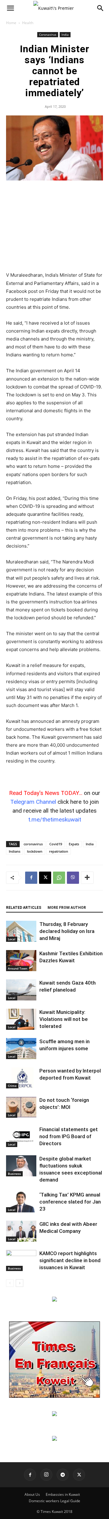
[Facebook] (31, 878)
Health (27, 22)
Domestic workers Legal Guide (54, 1500)
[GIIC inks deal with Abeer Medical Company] (21, 1231)
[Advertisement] (54, 226)
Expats (74, 844)
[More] (87, 878)
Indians (14, 851)
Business (14, 1173)
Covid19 (55, 844)
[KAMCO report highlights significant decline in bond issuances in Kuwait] (21, 1260)
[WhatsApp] (59, 878)
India (65, 34)
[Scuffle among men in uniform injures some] (21, 1048)
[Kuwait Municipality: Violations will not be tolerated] (21, 1019)
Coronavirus (47, 34)
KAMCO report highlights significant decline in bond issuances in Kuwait (70, 1260)
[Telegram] (63, 1475)
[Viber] (73, 878)
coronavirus (33, 844)
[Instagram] (46, 1475)
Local (11, 939)
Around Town (17, 968)
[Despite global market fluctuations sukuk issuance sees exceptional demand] (21, 1165)
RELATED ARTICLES (23, 907)
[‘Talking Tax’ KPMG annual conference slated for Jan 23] (21, 1201)
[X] (45, 878)
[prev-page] (10, 1283)
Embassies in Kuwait (63, 1494)
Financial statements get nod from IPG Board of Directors (68, 1136)
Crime (12, 1086)
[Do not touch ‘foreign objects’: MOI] (21, 1107)
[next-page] (19, 1283)
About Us (32, 1494)
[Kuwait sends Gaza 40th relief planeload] (21, 989)
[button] (10, 8)
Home (11, 22)
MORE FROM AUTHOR (67, 907)
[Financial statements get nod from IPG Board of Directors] (21, 1136)
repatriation (58, 851)
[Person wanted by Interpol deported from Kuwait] (21, 1077)
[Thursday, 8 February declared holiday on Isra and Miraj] (21, 931)
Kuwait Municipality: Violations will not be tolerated (63, 1019)
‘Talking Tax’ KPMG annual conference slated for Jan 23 (70, 1202)
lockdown (34, 851)
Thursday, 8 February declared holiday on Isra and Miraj (66, 931)
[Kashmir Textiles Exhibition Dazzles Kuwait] (21, 960)
